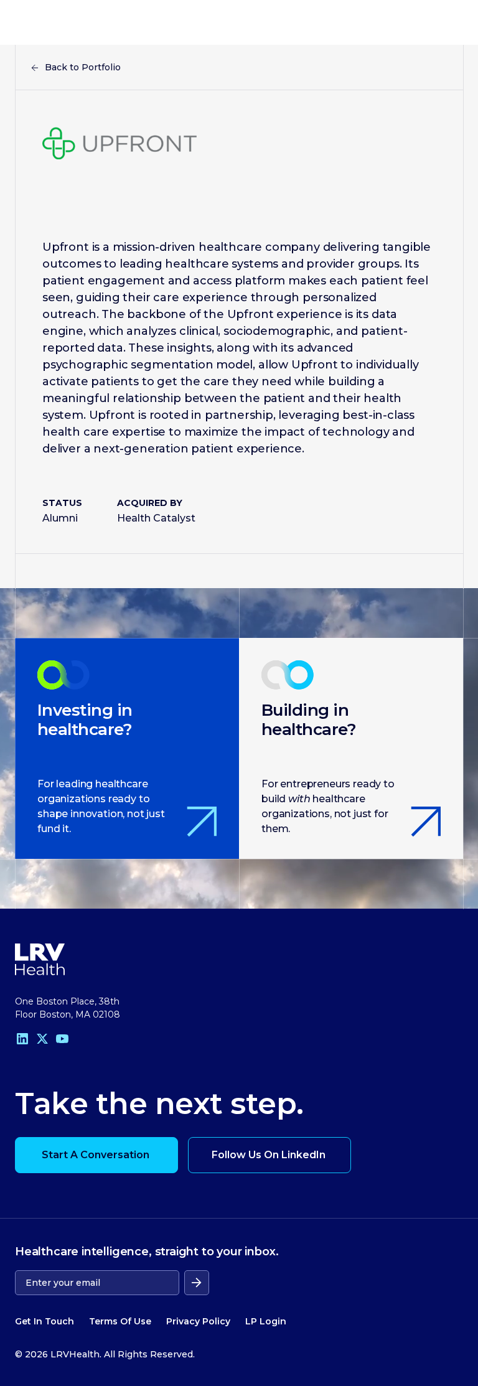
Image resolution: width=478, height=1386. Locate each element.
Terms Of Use (120, 1321)
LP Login (265, 1321)
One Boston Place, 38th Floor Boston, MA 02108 (67, 1008)
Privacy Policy (198, 1321)
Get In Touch (44, 1321)
